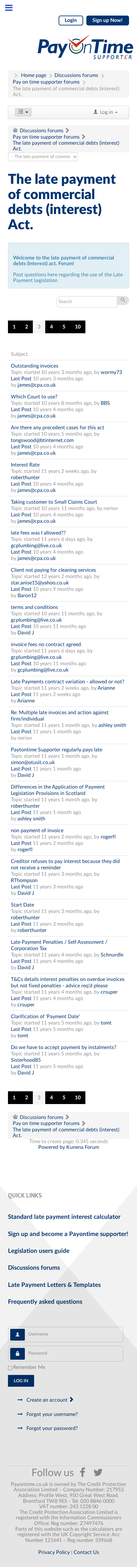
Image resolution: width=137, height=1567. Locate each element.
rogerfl (108, 836)
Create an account (47, 1400)
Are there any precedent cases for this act (57, 427)
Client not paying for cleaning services (53, 570)
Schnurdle (112, 954)
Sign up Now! (107, 20)
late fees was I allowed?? (38, 532)
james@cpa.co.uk (37, 385)
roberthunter (25, 477)
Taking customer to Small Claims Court (54, 502)
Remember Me (29, 1367)
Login (71, 20)
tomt (106, 1022)
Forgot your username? (51, 1414)
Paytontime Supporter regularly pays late (56, 749)
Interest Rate (25, 464)
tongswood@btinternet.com (42, 440)
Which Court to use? (34, 396)
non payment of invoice (37, 830)
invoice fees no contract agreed (46, 644)
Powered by (51, 1147)
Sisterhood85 (26, 1060)
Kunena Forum (82, 1147)
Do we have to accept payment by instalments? (63, 1047)
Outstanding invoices (34, 366)
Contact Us (86, 1552)
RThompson (24, 880)
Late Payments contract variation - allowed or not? (67, 681)
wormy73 (111, 372)
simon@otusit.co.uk (33, 762)
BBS (105, 403)
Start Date (22, 905)
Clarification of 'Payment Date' (45, 1016)
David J (26, 632)
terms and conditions (34, 607)
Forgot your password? (51, 1428)
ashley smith (112, 725)
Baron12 (27, 595)
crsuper (109, 992)
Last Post (21, 378)
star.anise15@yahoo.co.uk (40, 582)
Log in (21, 1381)
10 (78, 326)
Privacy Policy (54, 1552)
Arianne (106, 688)
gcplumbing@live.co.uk (36, 545)
